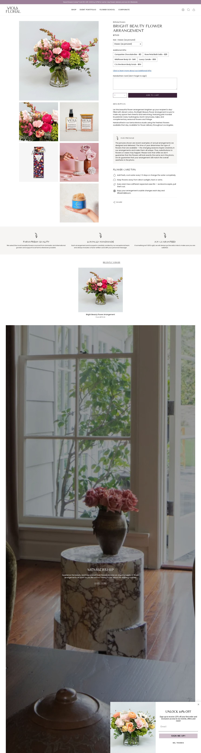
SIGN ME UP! (178, 736)
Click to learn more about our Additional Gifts (132, 71)
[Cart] (193, 10)
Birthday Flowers (119, 22)
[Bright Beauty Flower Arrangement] (100, 290)
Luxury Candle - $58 (147, 59)
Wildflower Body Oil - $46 (125, 59)
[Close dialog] (198, 704)
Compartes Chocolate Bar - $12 (128, 54)
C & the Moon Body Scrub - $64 (128, 64)
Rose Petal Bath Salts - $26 (156, 54)
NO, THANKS (178, 743)
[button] (74, 10)
